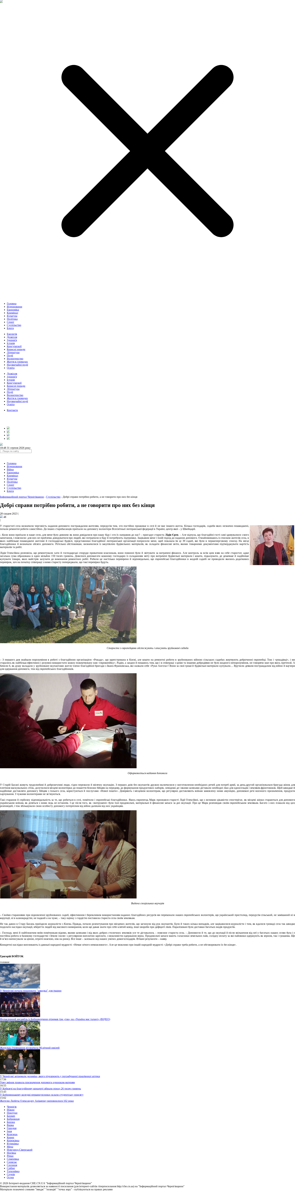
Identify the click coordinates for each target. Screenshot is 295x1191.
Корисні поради (16, 349)
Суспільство (14, 325)
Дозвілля (12, 337)
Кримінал (12, 312)
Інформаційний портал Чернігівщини (22, 496)
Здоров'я (12, 340)
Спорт (10, 322)
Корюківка (13, 1140)
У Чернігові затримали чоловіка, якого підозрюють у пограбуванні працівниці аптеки (50, 1076)
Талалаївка (13, 1171)
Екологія (12, 334)
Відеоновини (14, 306)
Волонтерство (15, 358)
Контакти (12, 410)
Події (10, 355)
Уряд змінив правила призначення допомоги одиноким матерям (37, 1082)
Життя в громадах (17, 361)
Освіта (11, 367)
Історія (11, 343)
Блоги (10, 328)
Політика (12, 318)
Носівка (11, 1152)
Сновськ (12, 1162)
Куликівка (13, 1143)
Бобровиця (13, 1119)
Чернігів (12, 1106)
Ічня (9, 1131)
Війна (10, 469)
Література (13, 352)
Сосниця (12, 1165)
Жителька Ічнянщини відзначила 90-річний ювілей (30, 1047)
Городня (11, 1128)
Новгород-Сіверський (19, 1149)
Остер (10, 1177)
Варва (10, 1125)
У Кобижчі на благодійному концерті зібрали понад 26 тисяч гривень (40, 1088)
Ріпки (10, 1155)
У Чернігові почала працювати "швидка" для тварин (30, 990)
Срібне (11, 1168)
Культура (12, 315)
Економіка (13, 309)
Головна (11, 303)
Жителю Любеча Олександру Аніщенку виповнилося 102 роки (37, 1100)
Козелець (12, 1134)
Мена (10, 1146)
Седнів (11, 1174)
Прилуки (12, 1112)
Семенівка (13, 1159)
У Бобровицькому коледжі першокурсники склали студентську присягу (41, 1094)
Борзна (11, 1122)
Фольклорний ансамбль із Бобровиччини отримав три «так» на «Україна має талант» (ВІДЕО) (55, 1019)
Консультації (14, 346)
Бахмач (11, 1115)
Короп (10, 1137)
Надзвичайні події (17, 364)
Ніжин (11, 1109)
